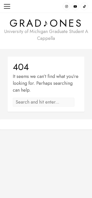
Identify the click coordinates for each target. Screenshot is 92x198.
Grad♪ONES (46, 23)
